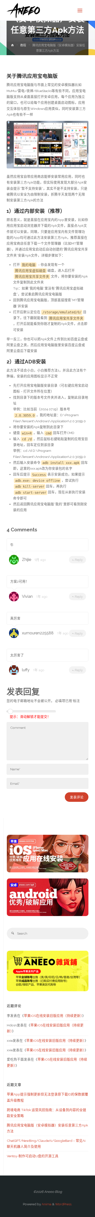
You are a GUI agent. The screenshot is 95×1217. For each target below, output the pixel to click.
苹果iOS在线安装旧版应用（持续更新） (53, 1016)
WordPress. (63, 1204)
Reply (79, 560)
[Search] (12, 933)
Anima (46, 1204)
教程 (23, 45)
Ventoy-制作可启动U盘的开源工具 (32, 1156)
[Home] (12, 46)
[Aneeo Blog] (23, 10)
